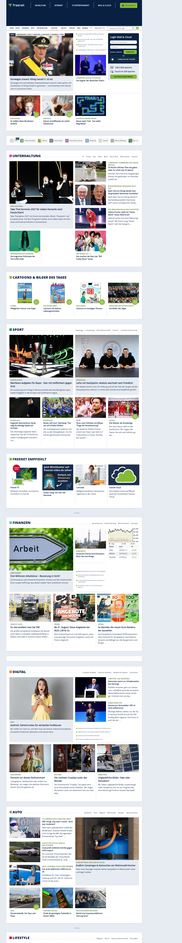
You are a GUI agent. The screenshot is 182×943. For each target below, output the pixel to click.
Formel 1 (116, 330)
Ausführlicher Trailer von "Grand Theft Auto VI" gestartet (90, 586)
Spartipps (134, 523)
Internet (58, 5)
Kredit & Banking (110, 523)
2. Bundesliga (90, 330)
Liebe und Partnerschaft (119, 938)
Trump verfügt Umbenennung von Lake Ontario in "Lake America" (91, 581)
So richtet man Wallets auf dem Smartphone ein (90, 739)
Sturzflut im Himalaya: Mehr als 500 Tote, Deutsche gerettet (91, 34)
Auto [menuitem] (33, 28)
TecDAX (112, 557)
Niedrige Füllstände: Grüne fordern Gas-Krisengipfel (91, 571)
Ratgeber (99, 938)
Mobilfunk (40, 5)
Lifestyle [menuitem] (54, 28)
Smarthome (134, 672)
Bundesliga (79, 330)
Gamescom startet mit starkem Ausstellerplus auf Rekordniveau (94, 728)
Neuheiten (88, 812)
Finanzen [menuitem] (25, 28)
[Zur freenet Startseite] (16, 5)
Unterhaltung (27, 156)
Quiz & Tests (114, 156)
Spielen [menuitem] (72, 28)
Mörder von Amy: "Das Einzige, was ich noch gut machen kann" (90, 45)
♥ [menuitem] (91, 28)
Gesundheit (134, 938)
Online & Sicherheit (104, 672)
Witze (106, 156)
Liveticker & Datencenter (129, 330)
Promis (88, 156)
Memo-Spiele (125, 156)
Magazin (102, 812)
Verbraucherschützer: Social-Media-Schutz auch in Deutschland (91, 575)
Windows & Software (120, 672)
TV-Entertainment (80, 5)
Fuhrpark (121, 812)
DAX (111, 550)
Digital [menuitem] (63, 28)
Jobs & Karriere (97, 523)
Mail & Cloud (104, 5)
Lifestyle (21, 938)
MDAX (112, 553)
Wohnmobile (111, 812)
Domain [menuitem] (85, 28)
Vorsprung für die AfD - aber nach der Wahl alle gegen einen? (90, 40)
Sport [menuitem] (17, 28)
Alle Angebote (130, 5)
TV (83, 156)
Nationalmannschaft (104, 330)
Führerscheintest (132, 812)
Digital (19, 672)
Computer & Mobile (89, 672)
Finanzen (22, 522)
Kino (94, 156)
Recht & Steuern (123, 523)
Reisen (107, 938)
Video (100, 156)
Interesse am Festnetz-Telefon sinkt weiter (89, 735)
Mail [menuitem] (79, 28)
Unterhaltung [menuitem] (42, 28)
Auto (17, 812)
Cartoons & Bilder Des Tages (39, 277)
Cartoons (135, 156)
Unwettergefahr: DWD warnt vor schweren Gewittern (92, 50)
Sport (18, 329)
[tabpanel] (41, 60)
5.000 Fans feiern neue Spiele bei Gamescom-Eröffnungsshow (94, 732)
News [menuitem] (12, 28)
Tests (95, 812)
